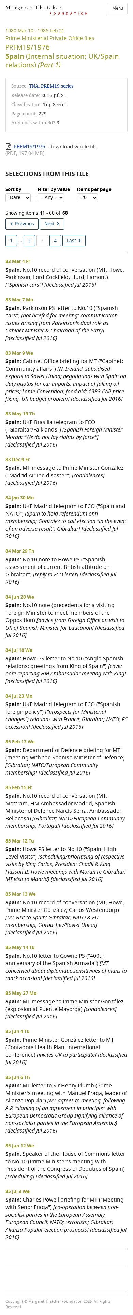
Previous (24, 224)
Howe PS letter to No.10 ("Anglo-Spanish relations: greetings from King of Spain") (65, 670)
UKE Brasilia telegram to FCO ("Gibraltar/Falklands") (63, 433)
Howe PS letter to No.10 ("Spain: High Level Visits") (65, 864)
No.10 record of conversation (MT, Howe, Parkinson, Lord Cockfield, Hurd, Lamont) (64, 277)
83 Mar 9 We (19, 353)
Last (71, 240)
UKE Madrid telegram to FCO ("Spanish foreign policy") (66, 715)
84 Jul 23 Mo (18, 696)
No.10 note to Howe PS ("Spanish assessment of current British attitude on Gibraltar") (60, 571)
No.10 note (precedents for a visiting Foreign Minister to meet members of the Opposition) (64, 620)
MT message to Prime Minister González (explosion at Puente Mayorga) (64, 1009)
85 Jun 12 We (19, 1145)
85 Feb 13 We (20, 742)
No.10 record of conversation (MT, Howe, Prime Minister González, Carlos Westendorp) (64, 917)
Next (49, 224)
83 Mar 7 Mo (19, 300)
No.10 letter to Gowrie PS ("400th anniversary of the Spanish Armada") (66, 967)
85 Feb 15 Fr (18, 787)
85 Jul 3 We (17, 1191)
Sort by (13, 189)
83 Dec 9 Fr (17, 459)
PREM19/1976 (29, 146)
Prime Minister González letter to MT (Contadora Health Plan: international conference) (66, 1051)
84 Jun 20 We (19, 597)
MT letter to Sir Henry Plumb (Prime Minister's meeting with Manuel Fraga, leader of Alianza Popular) (66, 1108)
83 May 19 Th (20, 414)
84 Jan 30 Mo (19, 498)
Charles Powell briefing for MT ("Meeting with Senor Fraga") (66, 1218)
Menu (117, 8)
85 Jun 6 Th (17, 1077)
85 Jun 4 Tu (17, 1031)
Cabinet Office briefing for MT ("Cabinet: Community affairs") (65, 380)
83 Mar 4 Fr (17, 261)
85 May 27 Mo (20, 993)
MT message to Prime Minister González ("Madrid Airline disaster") (64, 475)
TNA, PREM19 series (51, 86)
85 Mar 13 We (20, 894)
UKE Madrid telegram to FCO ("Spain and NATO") (65, 521)
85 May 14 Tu (20, 947)
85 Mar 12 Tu (19, 841)
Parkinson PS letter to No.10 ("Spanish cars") (61, 323)
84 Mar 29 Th (19, 551)
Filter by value (54, 189)
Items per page (94, 189)
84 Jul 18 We (18, 650)
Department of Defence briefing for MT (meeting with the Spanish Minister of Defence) (65, 761)
